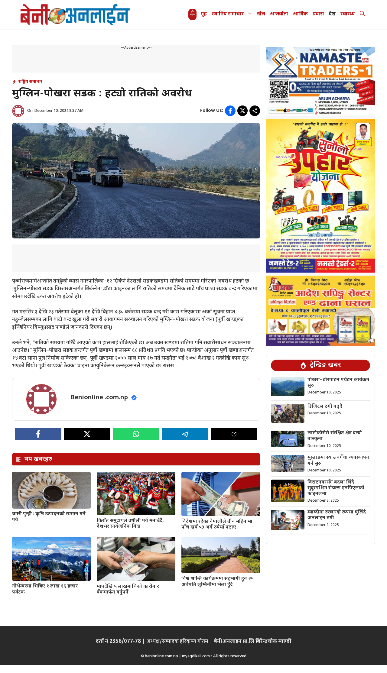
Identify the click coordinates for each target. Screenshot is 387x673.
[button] (362, 14)
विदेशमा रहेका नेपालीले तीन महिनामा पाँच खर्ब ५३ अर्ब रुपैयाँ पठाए (216, 525)
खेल (261, 14)
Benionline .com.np (99, 398)
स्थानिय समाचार (228, 14)
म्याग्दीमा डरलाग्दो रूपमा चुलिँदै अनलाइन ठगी (336, 516)
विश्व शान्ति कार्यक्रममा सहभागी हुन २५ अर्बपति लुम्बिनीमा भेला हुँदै (217, 582)
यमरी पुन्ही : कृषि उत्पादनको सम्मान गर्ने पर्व (49, 517)
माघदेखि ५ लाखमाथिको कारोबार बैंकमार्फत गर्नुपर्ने (128, 590)
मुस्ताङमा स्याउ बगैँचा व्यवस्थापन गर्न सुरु (338, 461)
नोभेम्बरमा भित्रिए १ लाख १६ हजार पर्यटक (45, 589)
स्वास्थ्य (347, 14)
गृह (204, 14)
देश (332, 14)
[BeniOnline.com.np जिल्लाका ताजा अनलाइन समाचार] (76, 14)
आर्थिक (300, 14)
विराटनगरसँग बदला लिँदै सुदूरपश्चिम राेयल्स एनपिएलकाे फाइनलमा (335, 488)
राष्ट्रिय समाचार (30, 82)
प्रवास (318, 14)
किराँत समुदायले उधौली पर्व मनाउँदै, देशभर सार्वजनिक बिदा (130, 524)
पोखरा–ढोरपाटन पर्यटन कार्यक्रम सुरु (338, 383)
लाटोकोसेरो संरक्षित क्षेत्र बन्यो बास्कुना (334, 436)
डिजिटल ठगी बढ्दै (324, 406)
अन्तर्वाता (279, 14)
